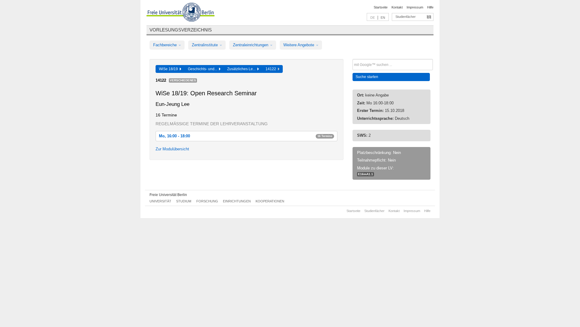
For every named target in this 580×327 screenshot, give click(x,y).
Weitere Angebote (299, 45)
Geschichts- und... (203, 69)
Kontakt (397, 7)
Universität (160, 201)
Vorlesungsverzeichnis (181, 29)
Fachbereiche (165, 45)
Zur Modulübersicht (172, 149)
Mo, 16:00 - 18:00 (245, 136)
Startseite (381, 7)
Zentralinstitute (205, 45)
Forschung (207, 201)
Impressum (415, 7)
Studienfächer (405, 16)
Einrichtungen (237, 201)
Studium (183, 201)
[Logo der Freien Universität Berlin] (180, 13)
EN (383, 17)
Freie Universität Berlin (168, 195)
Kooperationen (270, 201)
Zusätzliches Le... (242, 69)
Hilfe (430, 7)
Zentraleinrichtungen (251, 45)
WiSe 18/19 (169, 69)
